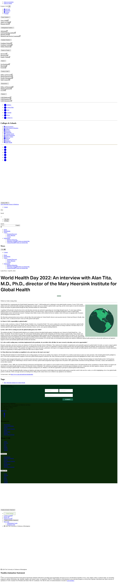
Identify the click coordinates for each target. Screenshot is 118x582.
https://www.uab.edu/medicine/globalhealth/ (22, 374)
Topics (5, 232)
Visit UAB (4, 20)
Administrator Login (12, 523)
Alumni (3, 60)
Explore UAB (4, 202)
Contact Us (3, 410)
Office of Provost (6, 75)
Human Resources (6, 76)
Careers (6, 448)
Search (2, 223)
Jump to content (8, 3)
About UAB (4, 470)
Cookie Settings (9, 513)
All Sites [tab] (6, 221)
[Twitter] (5, 149)
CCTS (3, 90)
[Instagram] (5, 152)
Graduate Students (5, 40)
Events (3, 67)
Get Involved (4, 64)
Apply (5, 441)
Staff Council (4, 80)
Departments (7, 231)
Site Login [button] (6, 521)
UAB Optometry (5, 101)
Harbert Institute (5, 88)
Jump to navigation (8, 2)
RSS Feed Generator (9, 434)
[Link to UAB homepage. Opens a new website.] (59, 508)
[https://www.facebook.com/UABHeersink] (4, 413)
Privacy (6, 517)
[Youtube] (5, 155)
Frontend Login (11, 524)
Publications (7, 238)
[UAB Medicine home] (59, 201)
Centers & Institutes (9, 426)
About (5, 430)
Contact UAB (8, 515)
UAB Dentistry (5, 99)
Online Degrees (5, 46)
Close (2, 249)
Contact (6, 207)
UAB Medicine (5, 97)
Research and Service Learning (10, 36)
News (2, 204)
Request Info (4, 24)
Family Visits (4, 57)
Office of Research (6, 87)
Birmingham (7, 431)
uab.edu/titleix (70, 580)
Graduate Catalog (6, 45)
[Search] (2, 210)
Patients (3, 94)
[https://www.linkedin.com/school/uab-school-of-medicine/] (4, 416)
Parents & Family (5, 50)
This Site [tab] (6, 219)
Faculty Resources (6, 78)
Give (5, 444)
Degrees (6, 443)
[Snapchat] (5, 157)
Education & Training (9, 429)
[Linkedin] (5, 160)
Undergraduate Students (7, 27)
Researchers (4, 83)
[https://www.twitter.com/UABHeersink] (4, 417)
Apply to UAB (5, 22)
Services (3, 54)
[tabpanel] (59, 224)
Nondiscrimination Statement (8, 509)
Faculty (6, 427)
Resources (4, 55)
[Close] (9, 6)
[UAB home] (59, 173)
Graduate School (5, 43)
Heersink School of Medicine (11, 204)
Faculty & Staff (5, 71)
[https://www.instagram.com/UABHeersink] (4, 415)
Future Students (5, 17)
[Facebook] (5, 147)
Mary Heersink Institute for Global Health (14, 382)
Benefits (3, 66)
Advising (3, 31)
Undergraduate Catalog (7, 33)
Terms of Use (8, 518)
